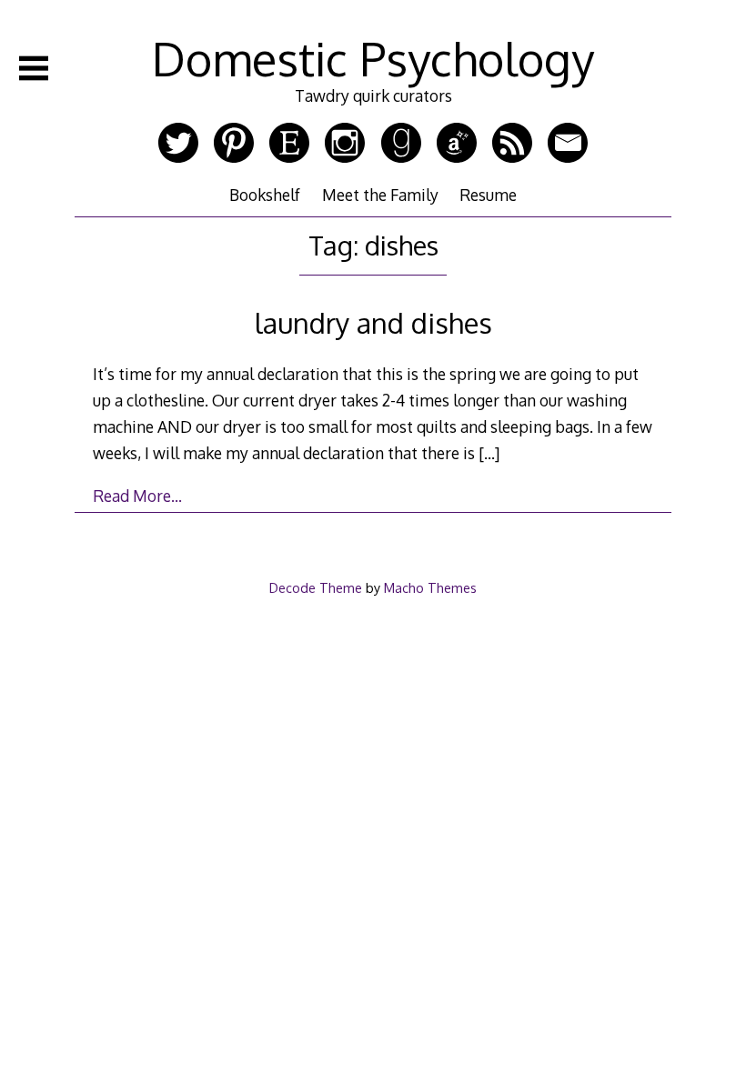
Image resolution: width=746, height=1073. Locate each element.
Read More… (137, 496)
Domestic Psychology (373, 58)
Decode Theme (315, 587)
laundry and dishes (373, 322)
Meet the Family (380, 195)
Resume (488, 195)
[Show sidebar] (33, 68)
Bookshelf (264, 195)
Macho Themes (430, 587)
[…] (489, 453)
